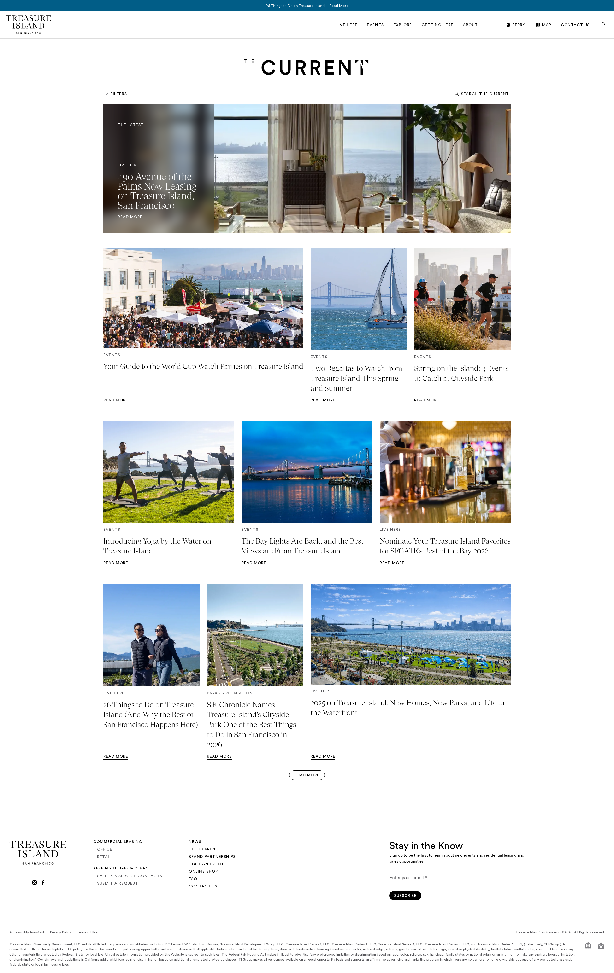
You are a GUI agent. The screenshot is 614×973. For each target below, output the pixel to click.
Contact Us (575, 25)
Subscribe (405, 896)
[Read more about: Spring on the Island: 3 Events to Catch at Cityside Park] (462, 299)
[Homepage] (28, 25)
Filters (119, 94)
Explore (403, 25)
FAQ (193, 879)
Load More (306, 775)
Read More (338, 6)
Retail (104, 857)
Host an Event (206, 864)
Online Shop (203, 871)
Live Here (346, 25)
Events (375, 25)
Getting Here (437, 25)
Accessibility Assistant (26, 932)
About (470, 25)
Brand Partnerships (212, 856)
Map (546, 25)
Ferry (519, 25)
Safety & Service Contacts (129, 876)
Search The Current (485, 94)
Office (104, 849)
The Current (204, 849)
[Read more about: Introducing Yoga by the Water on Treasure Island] (168, 472)
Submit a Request (117, 883)
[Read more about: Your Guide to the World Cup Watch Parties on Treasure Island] (203, 298)
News (195, 842)
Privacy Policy (60, 932)
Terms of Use (87, 932)
